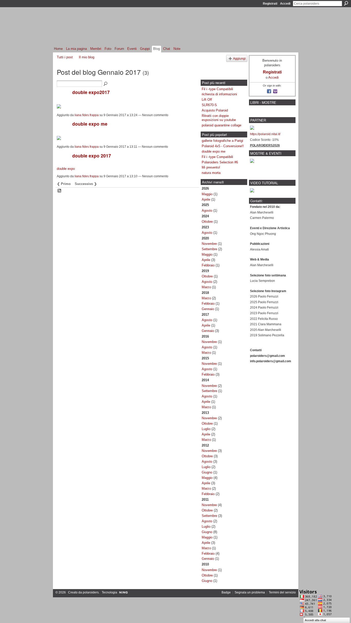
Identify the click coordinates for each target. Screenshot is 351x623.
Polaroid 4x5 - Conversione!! (223, 146)
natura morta (211, 173)
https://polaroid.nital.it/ (265, 134)
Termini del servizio (282, 592)
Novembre (209, 244)
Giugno (207, 472)
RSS (59, 191)
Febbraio (208, 265)
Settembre (209, 249)
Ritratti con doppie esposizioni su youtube (219, 118)
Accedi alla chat (315, 620)
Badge (226, 592)
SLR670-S (209, 105)
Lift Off (207, 99)
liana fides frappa (87, 115)
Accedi (285, 3)
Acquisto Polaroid (215, 110)
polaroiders (91, 592)
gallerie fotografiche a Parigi (222, 141)
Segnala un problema (250, 592)
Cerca (346, 3)
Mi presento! (211, 167)
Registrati (270, 3)
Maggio (207, 194)
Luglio (206, 429)
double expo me (89, 123)
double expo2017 (91, 92)
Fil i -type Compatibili (217, 89)
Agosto (207, 210)
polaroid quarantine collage (221, 125)
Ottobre (207, 222)
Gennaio (208, 309)
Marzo (206, 287)
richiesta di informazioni (219, 94)
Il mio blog (86, 57)
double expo (66, 169)
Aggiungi (239, 58)
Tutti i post (65, 57)
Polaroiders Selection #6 (220, 162)
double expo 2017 (91, 155)
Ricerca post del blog (106, 84)
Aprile (206, 199)
